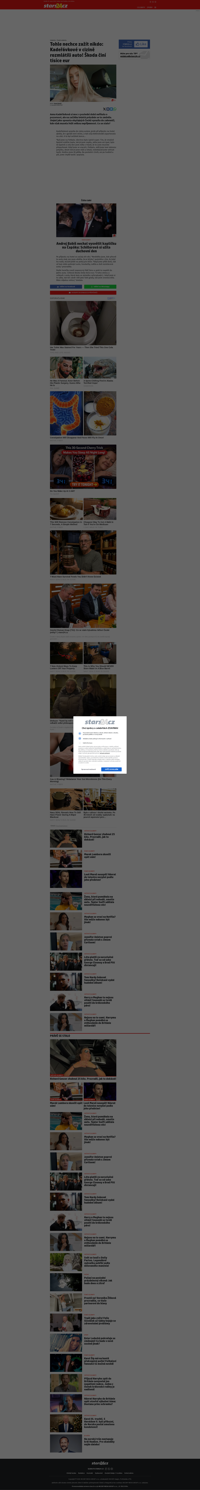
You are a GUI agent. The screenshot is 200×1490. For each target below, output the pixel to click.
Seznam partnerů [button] (105, 753)
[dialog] (100, 745)
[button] (100, 743)
